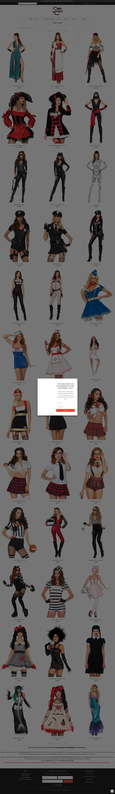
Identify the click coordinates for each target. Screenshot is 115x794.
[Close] (76, 380)
